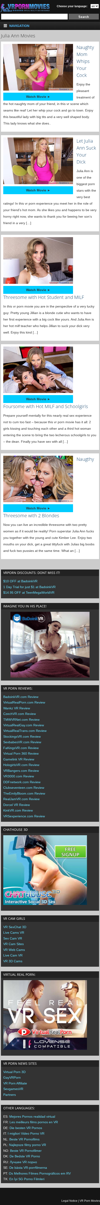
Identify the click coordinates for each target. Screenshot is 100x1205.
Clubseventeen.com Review (23, 787)
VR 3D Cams (12, 961)
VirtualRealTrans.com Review (25, 731)
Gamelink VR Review (18, 759)
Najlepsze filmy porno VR (27, 1145)
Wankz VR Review (16, 708)
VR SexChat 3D (14, 927)
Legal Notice (69, 1200)
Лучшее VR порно (23, 1162)
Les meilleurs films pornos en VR (34, 1122)
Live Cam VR (13, 955)
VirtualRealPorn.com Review (24, 702)
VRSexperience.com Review (24, 816)
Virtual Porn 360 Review (21, 753)
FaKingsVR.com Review (21, 748)
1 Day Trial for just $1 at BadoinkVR (29, 587)
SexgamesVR (13, 1089)
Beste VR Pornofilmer (26, 1151)
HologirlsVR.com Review (21, 765)
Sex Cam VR (12, 938)
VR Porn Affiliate (15, 1083)
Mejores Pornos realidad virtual (32, 1116)
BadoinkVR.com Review (20, 697)
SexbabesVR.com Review (22, 742)
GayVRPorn (12, 1077)
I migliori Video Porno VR (26, 1133)
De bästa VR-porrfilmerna (28, 1167)
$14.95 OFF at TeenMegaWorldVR (28, 592)
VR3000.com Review (18, 776)
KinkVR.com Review (18, 810)
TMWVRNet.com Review (21, 719)
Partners (9, 1095)
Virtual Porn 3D (14, 1072)
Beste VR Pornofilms (24, 1139)
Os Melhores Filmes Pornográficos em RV (40, 1173)
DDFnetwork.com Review (21, 782)
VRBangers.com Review (21, 771)
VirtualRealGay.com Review (23, 725)
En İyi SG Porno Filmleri (26, 1179)
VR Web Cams (14, 950)
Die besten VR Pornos (26, 1128)
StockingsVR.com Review (22, 736)
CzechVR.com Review (19, 714)
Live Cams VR (13, 932)
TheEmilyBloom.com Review (24, 793)
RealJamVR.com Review (21, 799)
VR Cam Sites (13, 944)
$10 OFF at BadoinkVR (20, 581)
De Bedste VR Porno (25, 1156)
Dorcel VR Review (16, 805)
